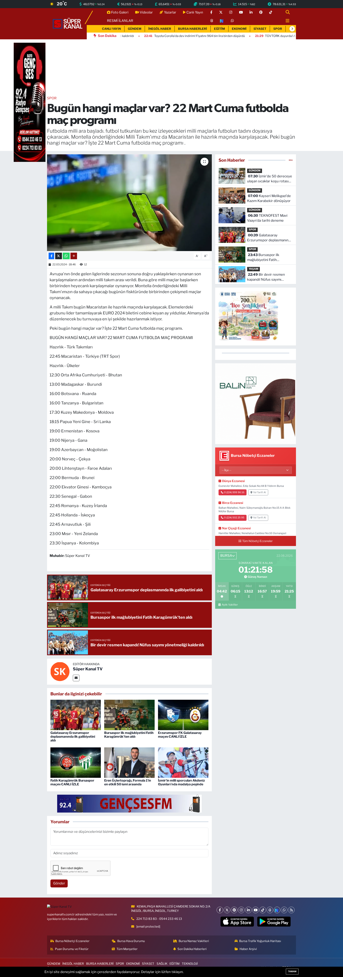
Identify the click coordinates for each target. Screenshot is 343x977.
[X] (227, 910)
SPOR (277, 29)
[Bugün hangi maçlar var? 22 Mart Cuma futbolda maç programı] (129, 202)
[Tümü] (291, 160)
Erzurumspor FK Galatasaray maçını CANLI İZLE (180, 734)
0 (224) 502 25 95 (234, 517)
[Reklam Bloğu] (255, 403)
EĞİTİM (219, 29)
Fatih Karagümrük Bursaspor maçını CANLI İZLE (72, 782)
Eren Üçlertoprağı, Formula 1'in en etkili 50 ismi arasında (127, 782)
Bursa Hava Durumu (131, 941)
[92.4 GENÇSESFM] (129, 803)
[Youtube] (255, 910)
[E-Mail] (76, 678)
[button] (292, 29)
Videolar (146, 12)
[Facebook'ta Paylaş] (51, 256)
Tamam (292, 971)
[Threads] (270, 910)
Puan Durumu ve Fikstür (72, 949)
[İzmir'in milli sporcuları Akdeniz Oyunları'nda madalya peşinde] (183, 762)
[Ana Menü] (285, 21)
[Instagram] (241, 910)
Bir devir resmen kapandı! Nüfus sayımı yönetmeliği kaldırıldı (266, 277)
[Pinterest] (234, 910)
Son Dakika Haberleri (192, 949)
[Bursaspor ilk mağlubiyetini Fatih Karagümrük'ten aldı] (129, 715)
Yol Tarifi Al (259, 492)
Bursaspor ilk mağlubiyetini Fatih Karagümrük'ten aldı (129, 734)
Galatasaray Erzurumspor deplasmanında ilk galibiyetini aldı (72, 736)
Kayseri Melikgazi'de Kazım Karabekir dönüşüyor (269, 198)
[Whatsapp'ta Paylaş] (66, 256)
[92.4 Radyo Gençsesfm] (29, 102)
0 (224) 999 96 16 (234, 492)
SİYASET (259, 29)
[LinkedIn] (248, 910)
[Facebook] (220, 910)
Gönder (59, 883)
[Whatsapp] (284, 910)
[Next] (277, 910)
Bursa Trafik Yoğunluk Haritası (260, 941)
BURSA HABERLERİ (192, 29)
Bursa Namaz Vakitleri (194, 941)
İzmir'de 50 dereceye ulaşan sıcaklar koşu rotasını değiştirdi (269, 179)
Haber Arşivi (248, 949)
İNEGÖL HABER (159, 29)
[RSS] (291, 910)
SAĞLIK (162, 963)
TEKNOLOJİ (190, 963)
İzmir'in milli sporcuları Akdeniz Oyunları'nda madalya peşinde (181, 782)
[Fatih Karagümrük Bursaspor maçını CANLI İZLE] (75, 762)
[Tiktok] (262, 910)
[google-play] (274, 922)
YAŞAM (253, 268)
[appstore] (237, 922)
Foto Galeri (119, 12)
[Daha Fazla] (73, 256)
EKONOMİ (239, 29)
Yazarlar (170, 12)
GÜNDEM (134, 29)
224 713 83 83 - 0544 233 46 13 (159, 919)
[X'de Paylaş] (58, 256)
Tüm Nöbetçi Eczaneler (257, 541)
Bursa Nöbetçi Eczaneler (72, 941)
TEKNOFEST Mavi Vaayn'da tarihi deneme (267, 218)
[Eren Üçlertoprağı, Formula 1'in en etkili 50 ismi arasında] (129, 762)
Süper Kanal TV (88, 669)
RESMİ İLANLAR (120, 21)
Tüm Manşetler (127, 949)
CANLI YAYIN (111, 29)
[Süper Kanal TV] (68, 23)
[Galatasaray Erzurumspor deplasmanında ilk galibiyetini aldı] (75, 715)
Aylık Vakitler (230, 604)
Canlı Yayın (194, 12)
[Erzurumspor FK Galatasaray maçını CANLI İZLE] (183, 715)
